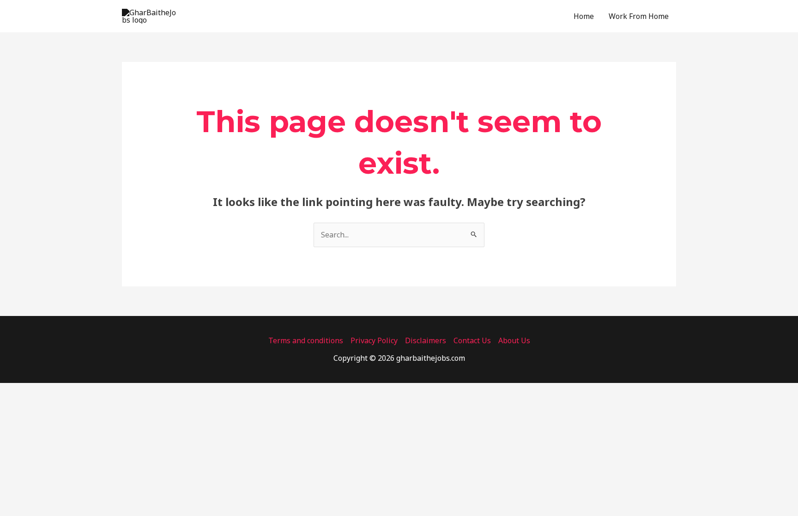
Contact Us (472, 340)
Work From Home (639, 16)
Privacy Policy (374, 340)
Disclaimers (425, 340)
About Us (514, 340)
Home (584, 16)
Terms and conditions (305, 340)
